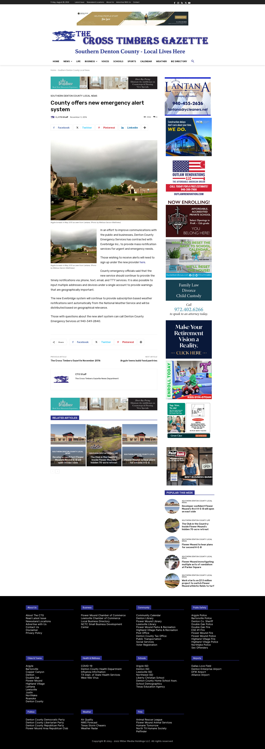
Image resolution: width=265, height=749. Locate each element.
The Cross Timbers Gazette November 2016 (75, 360)
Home (53, 70)
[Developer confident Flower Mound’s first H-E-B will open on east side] (68, 445)
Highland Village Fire (203, 638)
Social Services (145, 641)
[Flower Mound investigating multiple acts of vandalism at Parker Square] (172, 562)
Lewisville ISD (144, 671)
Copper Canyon (35, 671)
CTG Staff (63, 117)
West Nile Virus (89, 677)
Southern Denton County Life (103, 453)
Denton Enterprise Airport (206, 668)
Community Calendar (148, 615)
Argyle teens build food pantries (138, 360)
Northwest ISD (144, 674)
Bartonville (32, 668)
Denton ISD (142, 668)
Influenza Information (93, 671)
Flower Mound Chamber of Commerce (103, 615)
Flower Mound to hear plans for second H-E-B (139, 461)
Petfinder (141, 731)
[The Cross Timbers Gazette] (132, 41)
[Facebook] (174, 2)
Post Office (142, 632)
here (142, 262)
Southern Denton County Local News (74, 70)
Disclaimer (32, 630)
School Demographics (149, 683)
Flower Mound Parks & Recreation (155, 627)
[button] (192, 61)
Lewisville (31, 689)
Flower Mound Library (149, 621)
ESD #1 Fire (198, 630)
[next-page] (57, 471)
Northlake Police (201, 644)
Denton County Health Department (101, 668)
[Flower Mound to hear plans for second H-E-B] (139, 445)
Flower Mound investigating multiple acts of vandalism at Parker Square (198, 564)
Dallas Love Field (201, 665)
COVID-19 (86, 665)
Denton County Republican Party (45, 725)
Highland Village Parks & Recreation (157, 630)
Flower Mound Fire (202, 632)
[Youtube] (189, 2)
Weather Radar (89, 728)
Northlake (31, 695)
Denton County (34, 701)
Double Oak (32, 677)
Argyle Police (199, 615)
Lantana (30, 686)
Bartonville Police (201, 618)
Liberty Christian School (150, 677)
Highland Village (35, 683)
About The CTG (35, 615)
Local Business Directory (95, 621)
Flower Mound (34, 680)
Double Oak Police (202, 624)
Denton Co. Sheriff (202, 621)
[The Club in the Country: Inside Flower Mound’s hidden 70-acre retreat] (104, 445)
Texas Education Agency (150, 686)
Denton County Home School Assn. (156, 680)
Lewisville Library (146, 624)
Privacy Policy (34, 632)
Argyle (29, 665)
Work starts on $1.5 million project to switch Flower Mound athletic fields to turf (198, 583)
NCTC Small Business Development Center (101, 626)
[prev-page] (52, 471)
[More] (145, 128)
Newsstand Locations (38, 621)
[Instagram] (178, 2)
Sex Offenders (199, 647)
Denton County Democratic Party (45, 719)
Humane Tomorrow (147, 725)
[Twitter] (185, 2)
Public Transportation (148, 638)
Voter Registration (146, 644)
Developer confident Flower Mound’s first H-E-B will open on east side (68, 460)
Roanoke (31, 698)
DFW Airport (198, 671)
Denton (30, 674)
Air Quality (87, 719)
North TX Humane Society (151, 728)
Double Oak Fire (200, 627)
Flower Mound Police (203, 635)
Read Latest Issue (36, 618)
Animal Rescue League (149, 719)
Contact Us (32, 627)
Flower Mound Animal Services (154, 722)
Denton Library (145, 618)
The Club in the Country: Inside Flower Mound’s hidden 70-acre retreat (103, 460)
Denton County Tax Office (151, 635)
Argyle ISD (142, 665)
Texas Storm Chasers (93, 725)
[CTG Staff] (53, 117)
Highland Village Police (204, 641)
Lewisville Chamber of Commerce (100, 618)
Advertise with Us (36, 624)
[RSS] (182, 2)
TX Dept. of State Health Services (100, 674)
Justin (29, 692)
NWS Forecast (89, 722)
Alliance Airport (200, 674)
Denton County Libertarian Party (45, 722)
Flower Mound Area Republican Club (47, 728)
